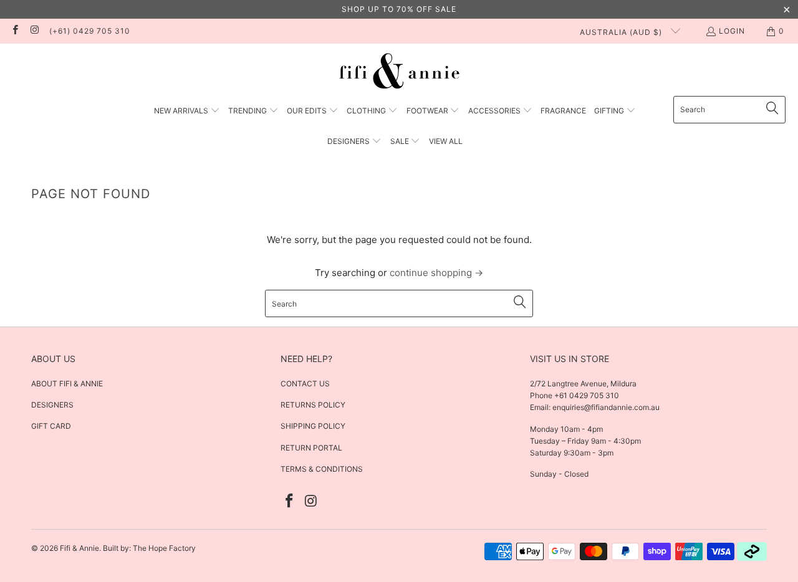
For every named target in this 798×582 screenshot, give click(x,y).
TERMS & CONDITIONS (322, 469)
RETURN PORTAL (311, 447)
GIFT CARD (51, 426)
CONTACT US (305, 383)
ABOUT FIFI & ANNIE (67, 383)
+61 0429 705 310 (585, 395)
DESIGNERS (52, 404)
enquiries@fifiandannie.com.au (606, 407)
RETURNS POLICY (313, 404)
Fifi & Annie (79, 548)
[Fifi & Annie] (399, 73)
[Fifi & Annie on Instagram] (34, 31)
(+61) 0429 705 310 (89, 31)
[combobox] (729, 109)
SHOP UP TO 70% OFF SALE (399, 9)
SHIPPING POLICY (313, 426)
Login (732, 31)
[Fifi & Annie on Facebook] (14, 31)
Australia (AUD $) (622, 32)
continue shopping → (436, 273)
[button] (187, 111)
